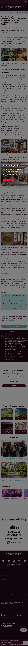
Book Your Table (8, 180)
